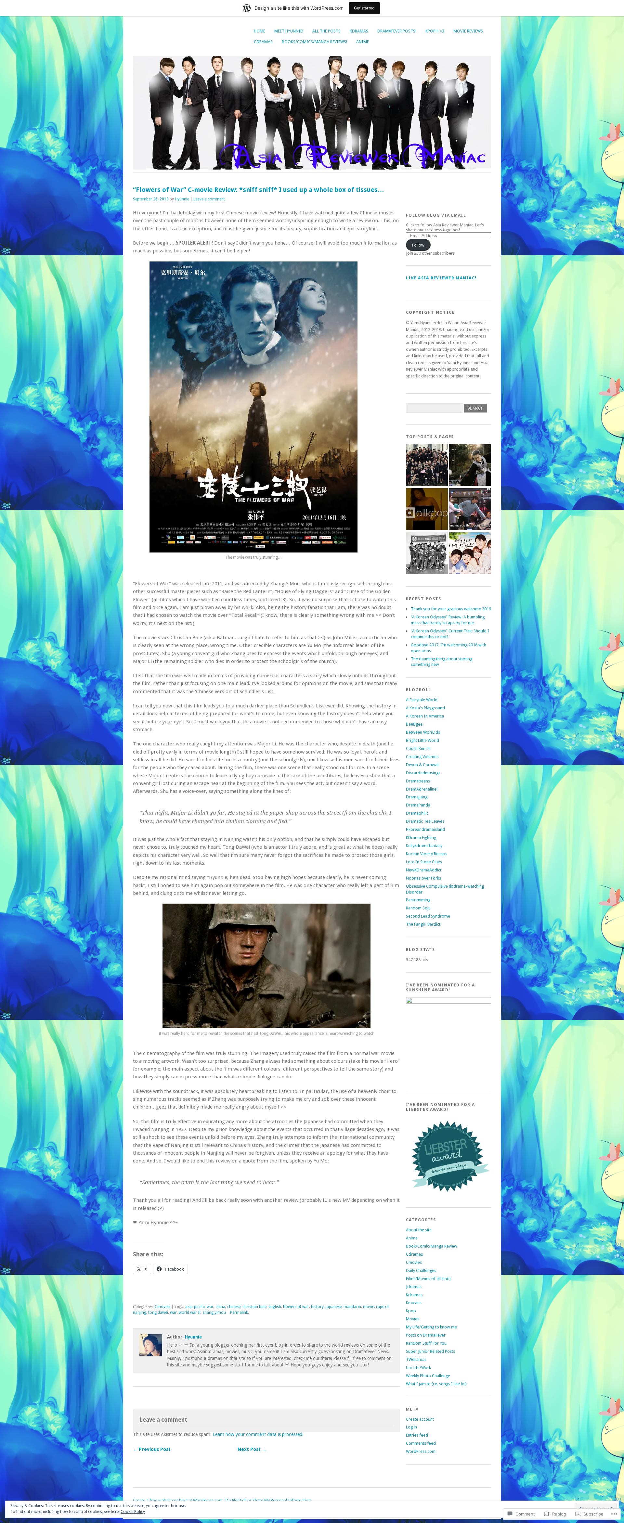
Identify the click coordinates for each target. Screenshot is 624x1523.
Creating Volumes (422, 756)
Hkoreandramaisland (425, 829)
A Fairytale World (421, 699)
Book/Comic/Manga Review (431, 1246)
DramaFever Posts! (396, 31)
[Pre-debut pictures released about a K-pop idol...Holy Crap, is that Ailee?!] (427, 509)
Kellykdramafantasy (424, 845)
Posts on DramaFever (426, 1335)
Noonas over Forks (423, 878)
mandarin (352, 1306)
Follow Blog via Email (436, 215)
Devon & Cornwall (422, 764)
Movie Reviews (468, 31)
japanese (334, 1306)
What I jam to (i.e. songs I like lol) (436, 1383)
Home (259, 31)
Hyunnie (182, 199)
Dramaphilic (417, 813)
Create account (420, 1419)
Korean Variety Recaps (426, 853)
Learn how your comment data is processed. (258, 1434)
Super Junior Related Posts (430, 1351)
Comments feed (421, 1443)
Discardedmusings (423, 772)
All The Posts (326, 31)
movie (368, 1306)
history (317, 1306)
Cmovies (162, 1306)
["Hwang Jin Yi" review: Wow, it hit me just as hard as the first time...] (470, 465)
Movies (412, 1318)
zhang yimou (214, 1312)
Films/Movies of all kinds (428, 1278)
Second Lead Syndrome (428, 916)
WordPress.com (421, 1451)
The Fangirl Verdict (423, 924)
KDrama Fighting (421, 837)
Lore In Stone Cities (424, 861)
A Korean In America (425, 716)
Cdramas (263, 41)
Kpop (411, 1310)
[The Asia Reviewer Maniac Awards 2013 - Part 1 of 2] (427, 553)
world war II (190, 1312)
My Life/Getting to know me (431, 1327)
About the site (419, 1229)
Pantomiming (418, 899)
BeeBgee (414, 724)
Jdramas (414, 1286)
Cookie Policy (133, 1511)
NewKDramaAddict (423, 870)
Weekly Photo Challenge (428, 1375)
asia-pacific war (199, 1306)
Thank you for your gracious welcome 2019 (451, 608)
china (220, 1306)
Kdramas (359, 31)
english (274, 1306)
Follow (418, 245)
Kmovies (414, 1302)
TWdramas (416, 1359)
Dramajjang (416, 796)
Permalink (239, 1312)
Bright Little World (422, 740)
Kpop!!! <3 (434, 31)
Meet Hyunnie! (288, 31)
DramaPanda (418, 805)
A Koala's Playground (425, 707)
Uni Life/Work (418, 1367)
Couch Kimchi (418, 748)
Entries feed (417, 1435)
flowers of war (296, 1306)
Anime (362, 41)
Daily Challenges (421, 1270)
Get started (364, 8)
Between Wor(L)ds (423, 732)
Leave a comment (209, 199)
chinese (233, 1306)
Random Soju (418, 908)
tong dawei (158, 1312)
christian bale (254, 1306)
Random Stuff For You (426, 1343)
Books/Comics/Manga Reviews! (314, 41)
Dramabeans (418, 781)
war (173, 1312)
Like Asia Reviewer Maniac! (441, 277)
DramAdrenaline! (421, 789)
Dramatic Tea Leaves (425, 821)
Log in (411, 1427)
